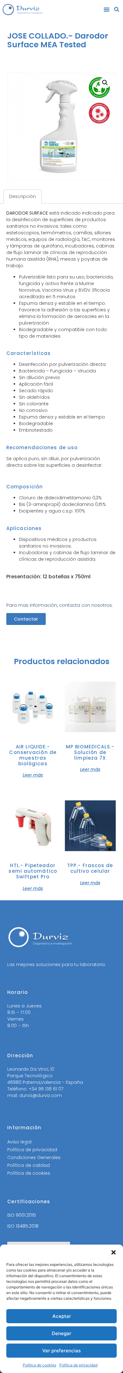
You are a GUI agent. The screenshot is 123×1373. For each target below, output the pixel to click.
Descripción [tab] (22, 196)
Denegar (61, 1333)
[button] (113, 1252)
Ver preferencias (61, 1351)
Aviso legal (19, 1142)
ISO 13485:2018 (22, 1226)
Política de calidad (28, 1165)
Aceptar (61, 1316)
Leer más (33, 774)
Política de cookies (39, 1365)
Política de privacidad (78, 1365)
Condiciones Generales (34, 1157)
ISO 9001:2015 (21, 1215)
